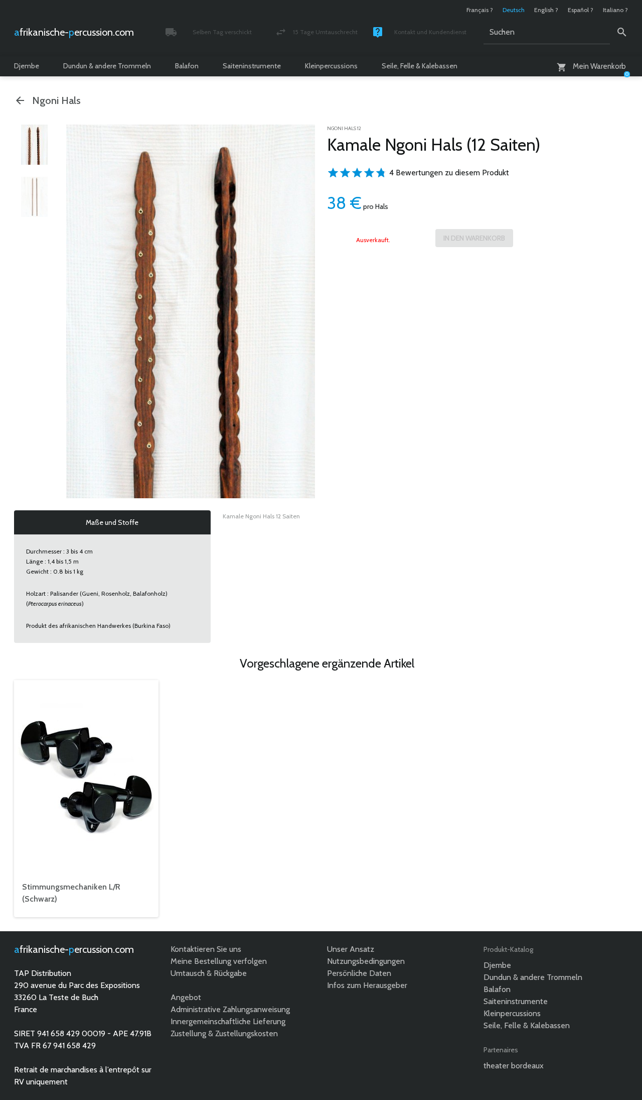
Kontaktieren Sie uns (206, 949)
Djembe (26, 65)
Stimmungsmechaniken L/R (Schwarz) (71, 893)
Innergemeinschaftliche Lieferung (228, 1021)
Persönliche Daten (359, 973)
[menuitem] (34, 145)
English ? (546, 10)
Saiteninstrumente (252, 65)
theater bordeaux (514, 1065)
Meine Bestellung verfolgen (219, 961)
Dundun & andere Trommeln (107, 65)
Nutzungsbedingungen (366, 961)
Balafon (187, 65)
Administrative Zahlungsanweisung (230, 1009)
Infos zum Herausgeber (367, 985)
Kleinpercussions (331, 65)
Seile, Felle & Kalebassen (419, 65)
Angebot (186, 997)
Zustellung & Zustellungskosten (224, 1033)
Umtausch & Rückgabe (209, 973)
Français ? (479, 10)
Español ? (580, 10)
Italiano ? (615, 10)
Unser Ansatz (350, 949)
